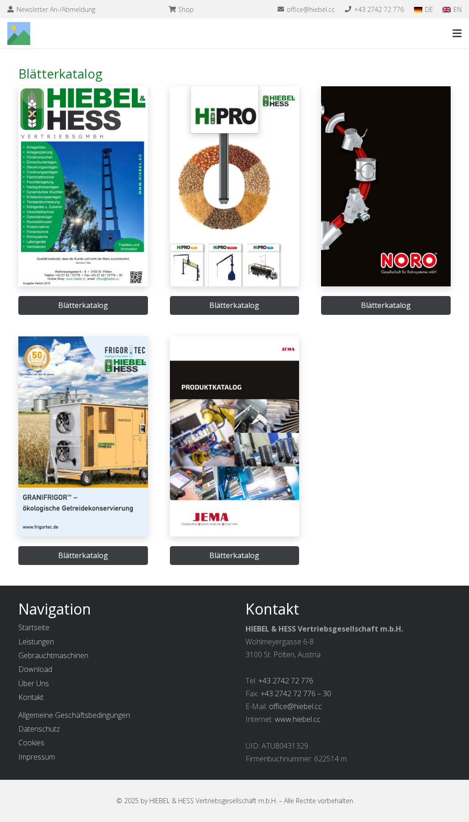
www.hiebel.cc (298, 719)
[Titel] (18, 33)
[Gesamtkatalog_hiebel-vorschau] (83, 186)
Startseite (33, 627)
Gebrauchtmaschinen (53, 655)
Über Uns (33, 683)
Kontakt (31, 697)
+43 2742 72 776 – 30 (296, 693)
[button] (457, 33)
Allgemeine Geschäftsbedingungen (74, 715)
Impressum (36, 757)
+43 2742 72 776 (285, 681)
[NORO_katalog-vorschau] (386, 186)
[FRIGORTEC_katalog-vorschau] (83, 436)
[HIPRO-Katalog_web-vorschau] (235, 186)
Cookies (31, 743)
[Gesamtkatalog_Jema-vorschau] (235, 436)
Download (35, 669)
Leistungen (36, 642)
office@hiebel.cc (295, 706)
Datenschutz (39, 729)
